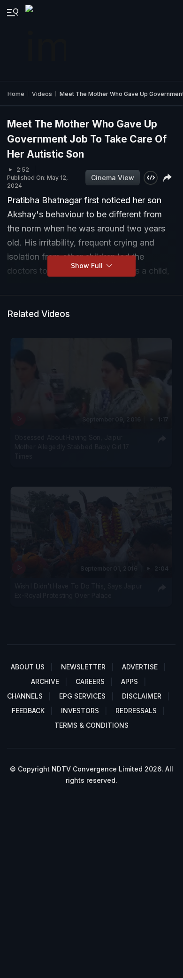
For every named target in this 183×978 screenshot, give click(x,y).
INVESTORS (80, 711)
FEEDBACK (28, 711)
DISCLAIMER (141, 696)
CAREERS (90, 681)
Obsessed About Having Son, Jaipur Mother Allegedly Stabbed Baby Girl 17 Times (72, 446)
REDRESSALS (136, 711)
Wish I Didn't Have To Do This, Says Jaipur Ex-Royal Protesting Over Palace (78, 590)
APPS (129, 681)
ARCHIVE (45, 681)
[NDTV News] (46, 40)
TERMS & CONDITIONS (91, 725)
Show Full (88, 266)
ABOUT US (28, 667)
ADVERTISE (140, 667)
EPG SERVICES (82, 696)
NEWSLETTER (83, 667)
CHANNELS (25, 696)
